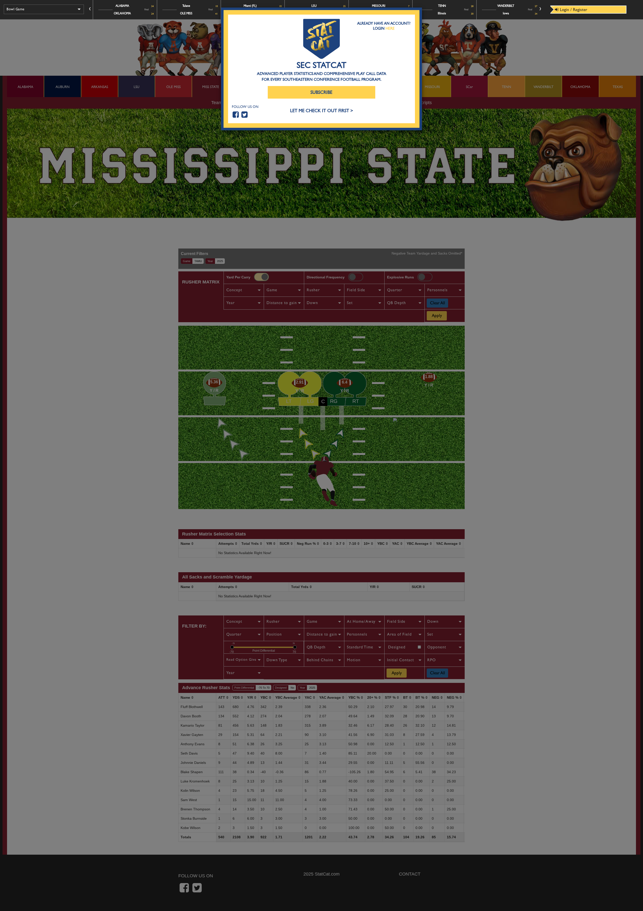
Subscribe (321, 92)
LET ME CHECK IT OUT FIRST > (321, 110)
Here (390, 28)
